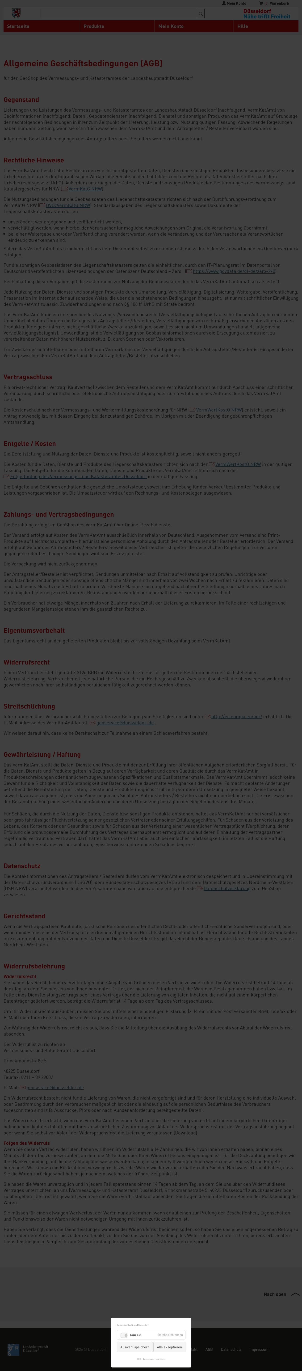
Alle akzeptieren (169, 1347)
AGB (139, 1359)
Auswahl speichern (134, 1347)
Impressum (160, 1359)
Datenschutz (148, 1359)
